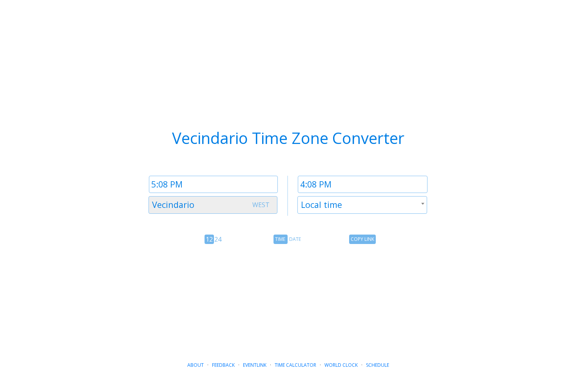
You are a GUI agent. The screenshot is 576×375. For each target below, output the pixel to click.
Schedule (377, 365)
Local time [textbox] (321, 204)
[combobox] (213, 205)
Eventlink (254, 365)
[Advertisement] (288, 299)
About (195, 365)
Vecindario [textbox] (173, 204)
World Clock (341, 365)
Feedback (223, 365)
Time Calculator (295, 365)
